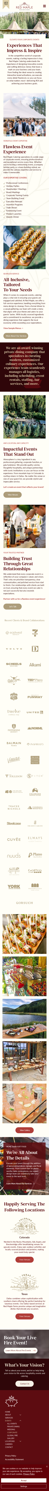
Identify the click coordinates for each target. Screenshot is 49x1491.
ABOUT (8, 1415)
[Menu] (44, 6)
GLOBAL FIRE (12, 1435)
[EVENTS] (20, 1420)
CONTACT (9, 1447)
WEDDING (11, 1429)
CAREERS (9, 1444)
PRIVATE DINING (13, 1426)
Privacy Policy (10, 1456)
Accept (24, 1480)
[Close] (45, 1468)
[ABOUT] (20, 1414)
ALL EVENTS (12, 1424)
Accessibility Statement (14, 1459)
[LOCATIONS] (20, 1441)
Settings (23, 1486)
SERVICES (9, 1418)
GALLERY (11, 1438)
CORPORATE (12, 1432)
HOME (7, 1412)
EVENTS (8, 1421)
